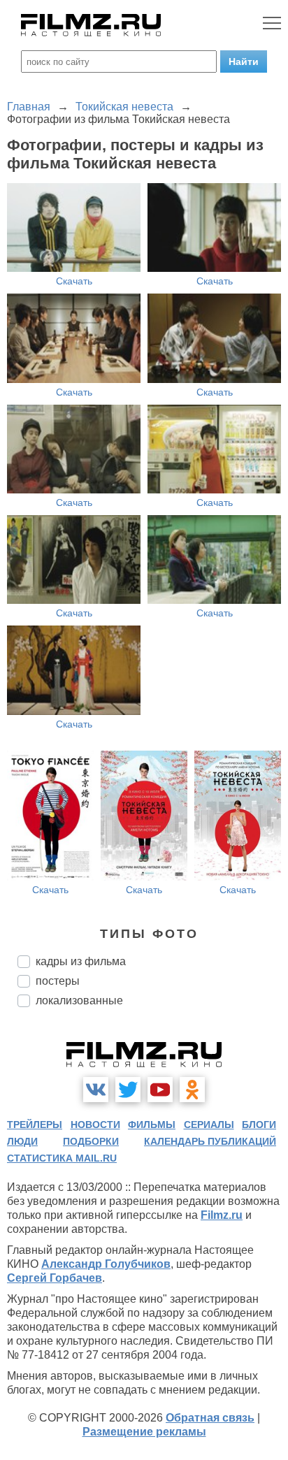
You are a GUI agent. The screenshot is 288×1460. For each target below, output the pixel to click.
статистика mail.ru (62, 1158)
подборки (91, 1141)
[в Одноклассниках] (192, 1089)
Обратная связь (210, 1418)
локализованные (79, 1000)
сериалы (209, 1124)
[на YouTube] (160, 1089)
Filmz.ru (222, 1215)
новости (95, 1124)
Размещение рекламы (144, 1432)
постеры (58, 981)
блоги (259, 1124)
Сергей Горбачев (54, 1278)
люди (22, 1141)
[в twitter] (128, 1089)
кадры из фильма (81, 961)
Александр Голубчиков (106, 1264)
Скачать (74, 281)
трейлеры (34, 1124)
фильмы (151, 1124)
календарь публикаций (210, 1141)
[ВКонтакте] (95, 1089)
